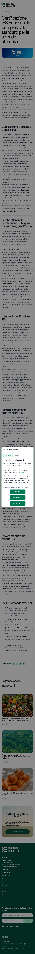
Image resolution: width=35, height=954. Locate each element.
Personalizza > (18, 498)
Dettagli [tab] (17, 455)
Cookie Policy (21, 472)
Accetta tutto (17, 503)
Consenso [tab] (8, 455)
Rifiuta (17, 492)
